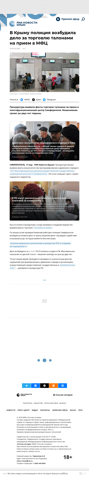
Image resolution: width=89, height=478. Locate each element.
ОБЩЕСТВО (38, 403)
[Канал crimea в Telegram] (26, 385)
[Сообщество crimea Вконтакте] (35, 385)
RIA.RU (73, 410)
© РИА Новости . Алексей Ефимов (19, 94)
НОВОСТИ (10, 410)
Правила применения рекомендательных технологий (39, 432)
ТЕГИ (80, 410)
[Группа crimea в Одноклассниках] (53, 385)
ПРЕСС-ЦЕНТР (23, 410)
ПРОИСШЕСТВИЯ (51, 403)
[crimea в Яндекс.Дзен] (44, 385)
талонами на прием (43, 227)
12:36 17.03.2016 (15, 48)
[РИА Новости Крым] (23, 23)
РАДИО (35, 410)
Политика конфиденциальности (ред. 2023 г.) (35, 429)
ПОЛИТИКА (27, 403)
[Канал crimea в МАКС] (62, 385)
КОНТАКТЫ (45, 410)
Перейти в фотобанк (36, 94)
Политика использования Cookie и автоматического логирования (44, 427)
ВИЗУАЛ (62, 403)
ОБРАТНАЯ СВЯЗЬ (60, 410)
